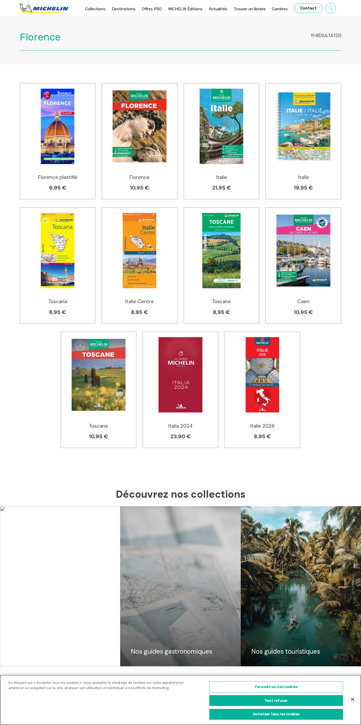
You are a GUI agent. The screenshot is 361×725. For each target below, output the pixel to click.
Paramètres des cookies (276, 687)
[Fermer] (352, 699)
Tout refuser (276, 701)
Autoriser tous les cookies (276, 714)
